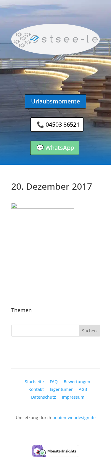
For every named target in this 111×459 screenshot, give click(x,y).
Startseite (34, 381)
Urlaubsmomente (55, 101)
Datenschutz (43, 397)
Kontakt (36, 389)
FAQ (54, 381)
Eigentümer (61, 389)
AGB (83, 389)
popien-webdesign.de (74, 417)
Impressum (73, 397)
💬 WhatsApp (55, 148)
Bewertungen (77, 381)
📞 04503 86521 (58, 124)
